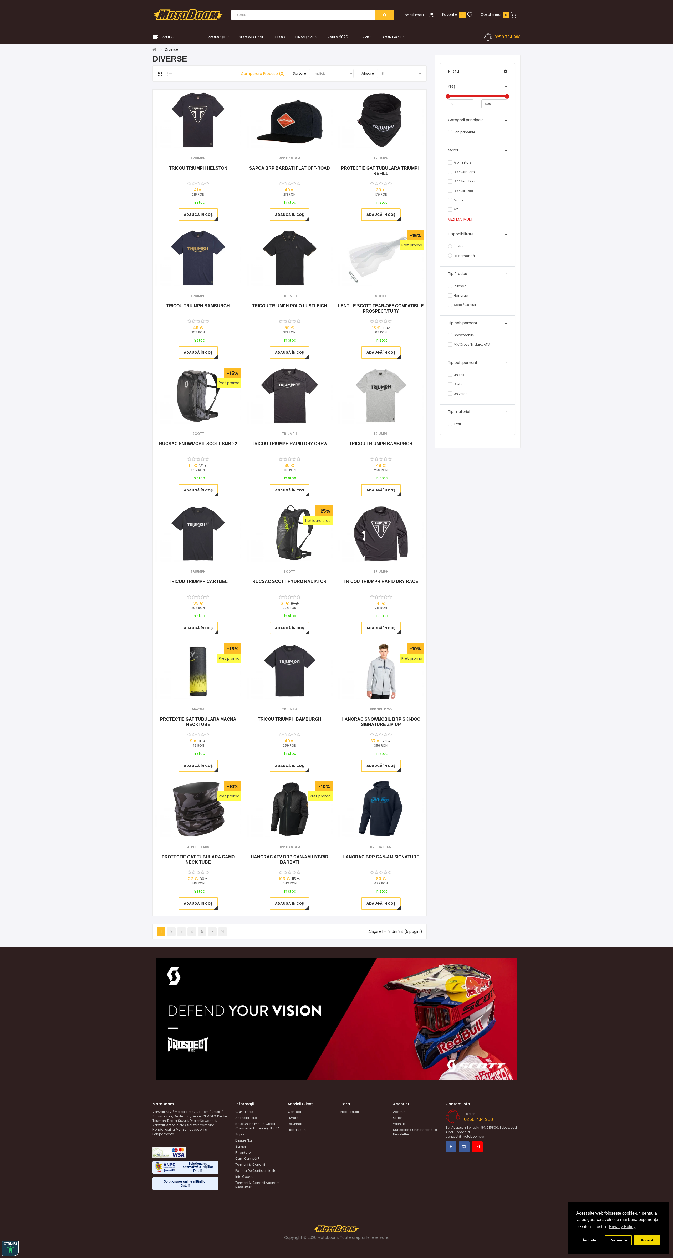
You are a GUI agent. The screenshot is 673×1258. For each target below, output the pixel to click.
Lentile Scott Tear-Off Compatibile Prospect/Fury (381, 308)
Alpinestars (462, 162)
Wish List (400, 1124)
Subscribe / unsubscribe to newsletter (415, 1132)
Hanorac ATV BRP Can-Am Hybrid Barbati (289, 859)
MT (455, 209)
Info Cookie (244, 1176)
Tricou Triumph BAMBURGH (198, 306)
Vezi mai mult (460, 219)
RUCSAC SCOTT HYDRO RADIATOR (289, 581)
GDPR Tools (244, 1111)
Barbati (459, 384)
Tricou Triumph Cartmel (198, 581)
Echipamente (464, 132)
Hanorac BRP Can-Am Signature (381, 857)
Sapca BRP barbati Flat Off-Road (289, 168)
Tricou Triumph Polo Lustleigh (289, 306)
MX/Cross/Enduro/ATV (471, 344)
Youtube (477, 1146)
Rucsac (459, 286)
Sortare (299, 73)
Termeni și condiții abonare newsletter (257, 1184)
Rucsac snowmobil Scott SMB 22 (198, 443)
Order (397, 1118)
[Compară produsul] (205, 141)
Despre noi (243, 1140)
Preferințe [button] (618, 1240)
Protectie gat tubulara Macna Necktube (198, 722)
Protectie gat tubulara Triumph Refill (381, 171)
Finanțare (243, 1152)
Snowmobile (463, 335)
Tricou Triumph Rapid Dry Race (381, 581)
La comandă (464, 255)
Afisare (367, 73)
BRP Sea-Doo (464, 181)
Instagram (464, 1146)
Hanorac (460, 295)
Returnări (295, 1124)
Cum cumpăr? (247, 1158)
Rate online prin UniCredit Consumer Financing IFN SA (257, 1126)
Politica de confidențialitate (257, 1170)
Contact (294, 1111)
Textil (457, 424)
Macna (459, 200)
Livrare (293, 1118)
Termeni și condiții (250, 1164)
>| (222, 931)
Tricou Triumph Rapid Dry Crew (289, 443)
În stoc (459, 246)
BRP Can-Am (464, 172)
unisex (458, 375)
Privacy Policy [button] (622, 1226)
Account (400, 1111)
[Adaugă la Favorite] (191, 141)
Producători (349, 1111)
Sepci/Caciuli (464, 305)
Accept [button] (647, 1240)
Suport (240, 1134)
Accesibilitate (246, 1118)
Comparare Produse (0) (263, 73)
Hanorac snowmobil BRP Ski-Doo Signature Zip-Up (380, 722)
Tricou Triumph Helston (198, 168)
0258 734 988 (507, 37)
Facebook (451, 1146)
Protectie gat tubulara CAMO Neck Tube (198, 859)
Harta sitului (297, 1130)
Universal (460, 393)
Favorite (449, 14)
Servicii (241, 1146)
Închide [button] (589, 1240)
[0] (469, 15)
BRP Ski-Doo (463, 191)
